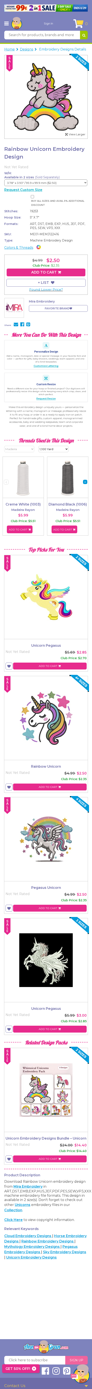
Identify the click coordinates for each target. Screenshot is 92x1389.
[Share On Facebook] (22, 325)
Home (9, 49)
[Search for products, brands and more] (84, 35)
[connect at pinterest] (66, 1373)
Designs (26, 49)
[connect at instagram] (56, 1373)
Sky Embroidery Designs (64, 1252)
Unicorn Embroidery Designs (31, 1257)
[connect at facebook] (45, 1373)
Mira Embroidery (28, 1186)
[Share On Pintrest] (28, 325)
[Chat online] (80, 1375)
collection (13, 1210)
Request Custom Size (23, 190)
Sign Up (76, 1360)
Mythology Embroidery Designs (32, 1247)
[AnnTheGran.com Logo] (16, 23)
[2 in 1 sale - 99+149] (46, 8)
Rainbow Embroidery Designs (47, 1241)
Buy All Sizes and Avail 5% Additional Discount (57, 202)
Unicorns (22, 1205)
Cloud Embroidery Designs (28, 1236)
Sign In (48, 23)
